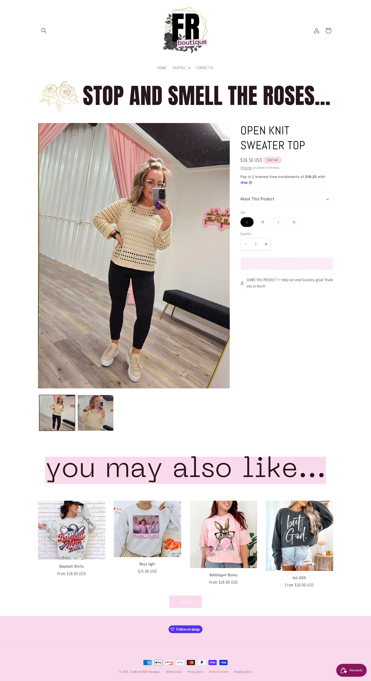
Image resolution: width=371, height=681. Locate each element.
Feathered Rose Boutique (145, 672)
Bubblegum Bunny (223, 575)
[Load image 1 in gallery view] (57, 413)
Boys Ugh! (147, 564)
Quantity (245, 233)
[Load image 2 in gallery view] (95, 413)
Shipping (245, 167)
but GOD (299, 577)
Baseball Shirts (71, 566)
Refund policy (174, 672)
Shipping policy (243, 672)
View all (185, 601)
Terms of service (218, 672)
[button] (44, 30)
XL (297, 223)
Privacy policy (195, 672)
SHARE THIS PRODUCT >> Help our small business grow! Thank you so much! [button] (290, 283)
